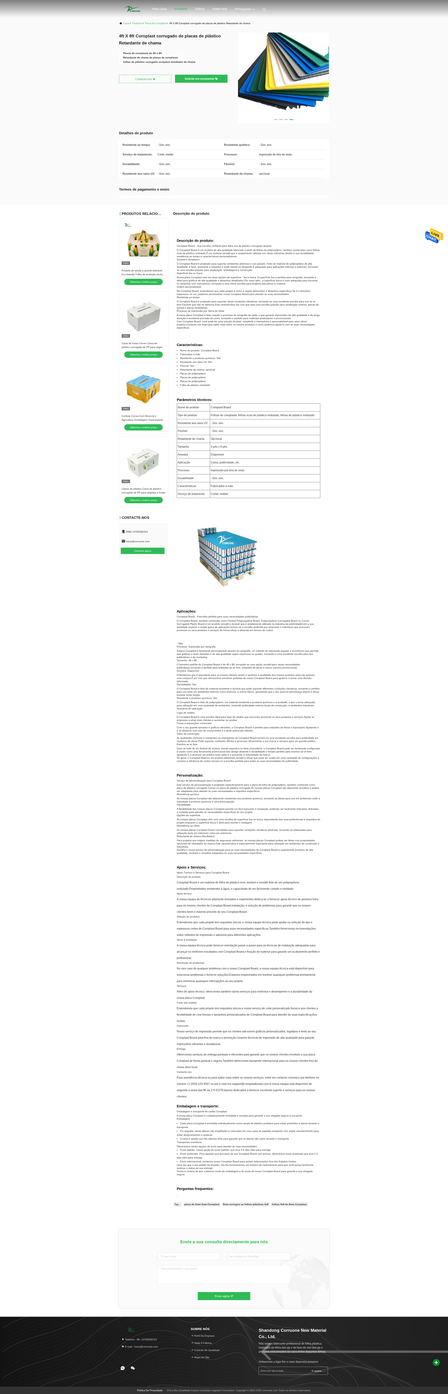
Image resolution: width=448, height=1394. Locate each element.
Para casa (159, 9)
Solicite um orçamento (200, 78)
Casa (126, 23)
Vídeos (200, 9)
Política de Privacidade (150, 1390)
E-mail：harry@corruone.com (141, 1346)
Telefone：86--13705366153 (140, 1339)
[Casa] (133, 8)
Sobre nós (219, 9)
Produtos (180, 9)
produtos (137, 23)
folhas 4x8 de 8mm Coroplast (289, 1204)
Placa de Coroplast (155, 23)
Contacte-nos (144, 79)
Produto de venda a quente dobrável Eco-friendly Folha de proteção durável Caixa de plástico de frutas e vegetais (143, 274)
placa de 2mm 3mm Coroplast (201, 1204)
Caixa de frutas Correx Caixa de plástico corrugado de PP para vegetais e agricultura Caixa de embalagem (143, 347)
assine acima (319, 1371)
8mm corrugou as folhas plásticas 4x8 (245, 1204)
